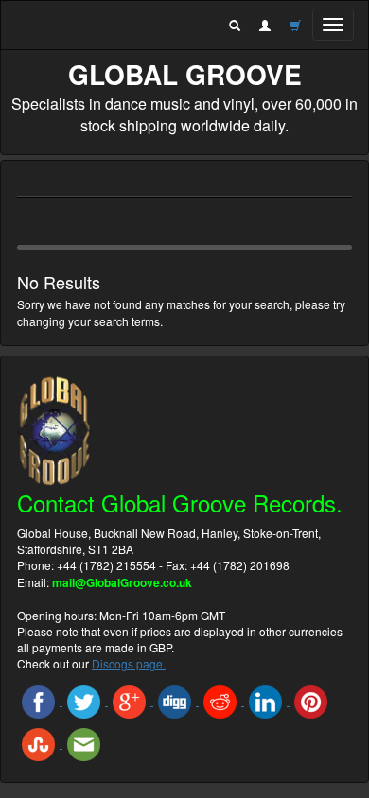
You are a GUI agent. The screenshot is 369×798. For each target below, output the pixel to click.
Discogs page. (129, 663)
